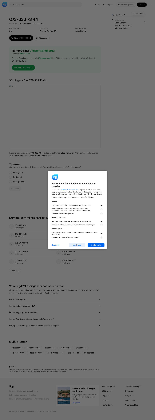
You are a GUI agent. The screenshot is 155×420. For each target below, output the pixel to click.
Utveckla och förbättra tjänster (62, 214)
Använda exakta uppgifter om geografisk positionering (71, 221)
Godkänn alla (96, 245)
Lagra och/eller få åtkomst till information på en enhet (71, 205)
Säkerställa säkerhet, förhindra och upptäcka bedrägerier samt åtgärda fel (74, 233)
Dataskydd (55, 245)
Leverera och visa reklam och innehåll (65, 237)
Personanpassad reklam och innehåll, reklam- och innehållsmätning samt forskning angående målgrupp (71, 209)
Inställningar (77, 245)
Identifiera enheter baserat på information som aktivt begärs (73, 225)
